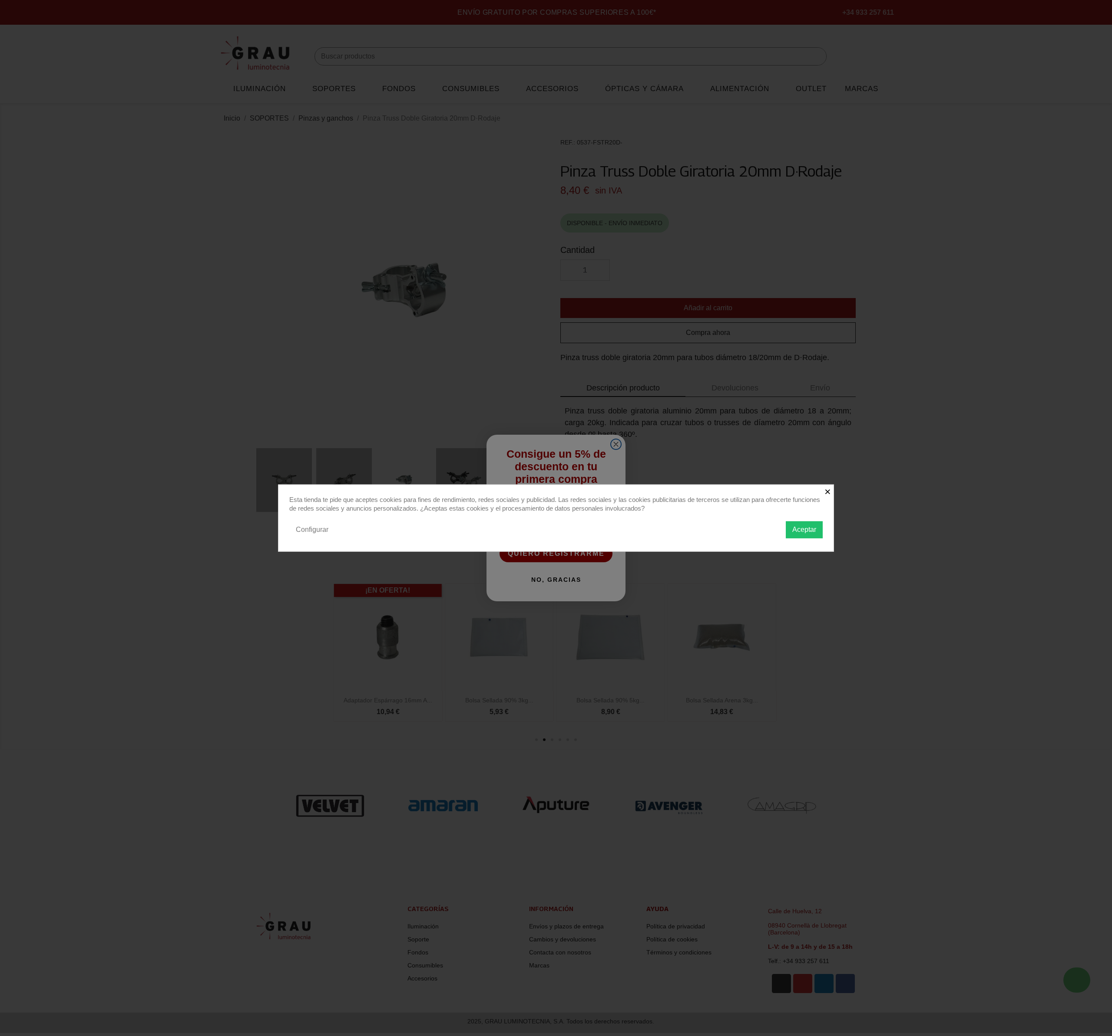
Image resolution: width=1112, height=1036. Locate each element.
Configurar (312, 529)
